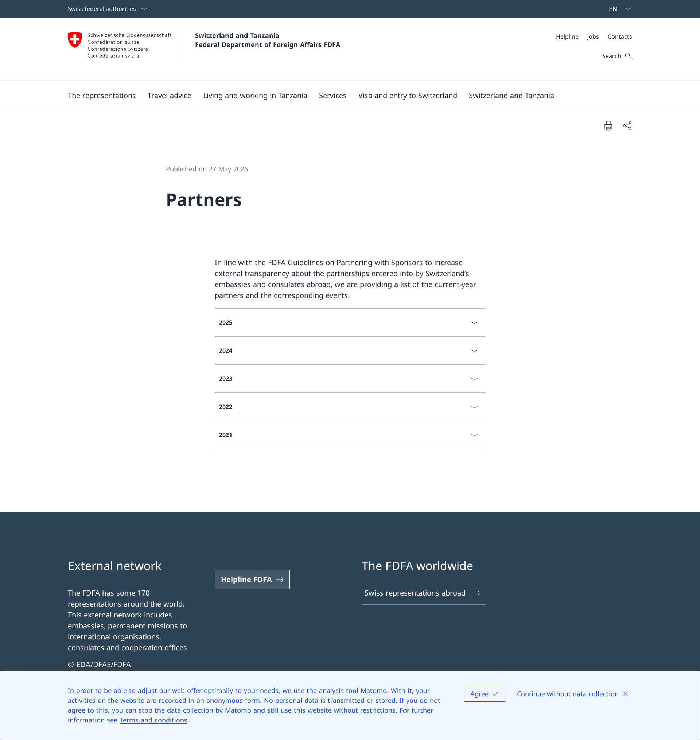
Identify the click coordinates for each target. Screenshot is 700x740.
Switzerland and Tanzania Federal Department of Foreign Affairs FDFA (267, 40)
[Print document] (608, 125)
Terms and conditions (153, 720)
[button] (102, 95)
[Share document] (627, 125)
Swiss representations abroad (415, 593)
